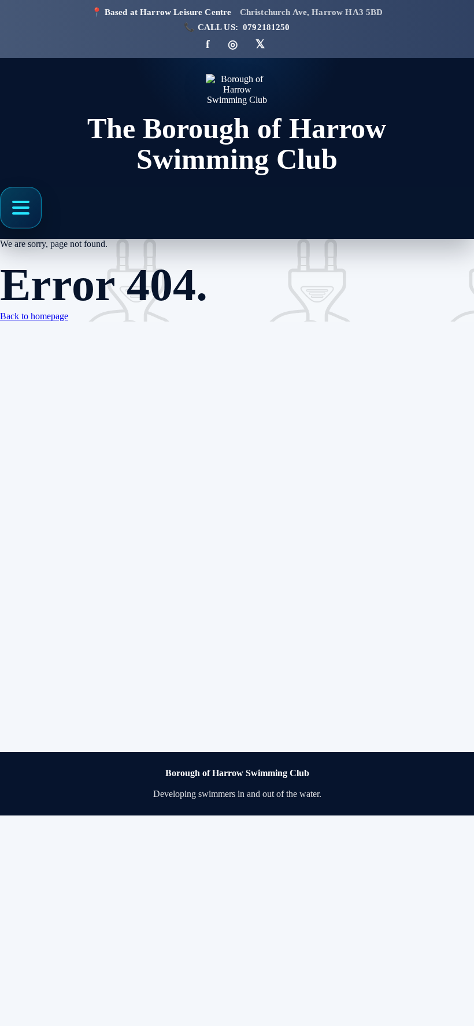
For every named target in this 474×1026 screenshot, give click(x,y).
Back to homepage (34, 316)
